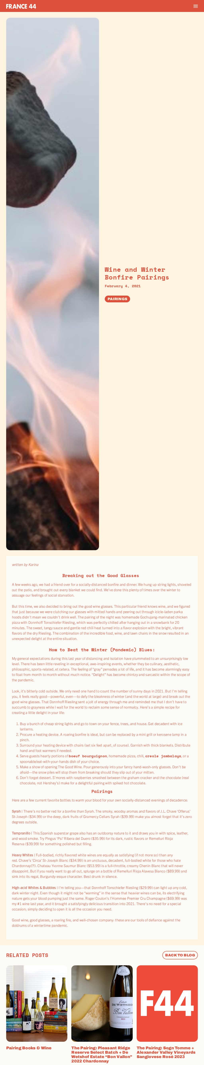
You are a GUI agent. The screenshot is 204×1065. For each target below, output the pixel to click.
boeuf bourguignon (88, 755)
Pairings (117, 299)
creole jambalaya (163, 755)
